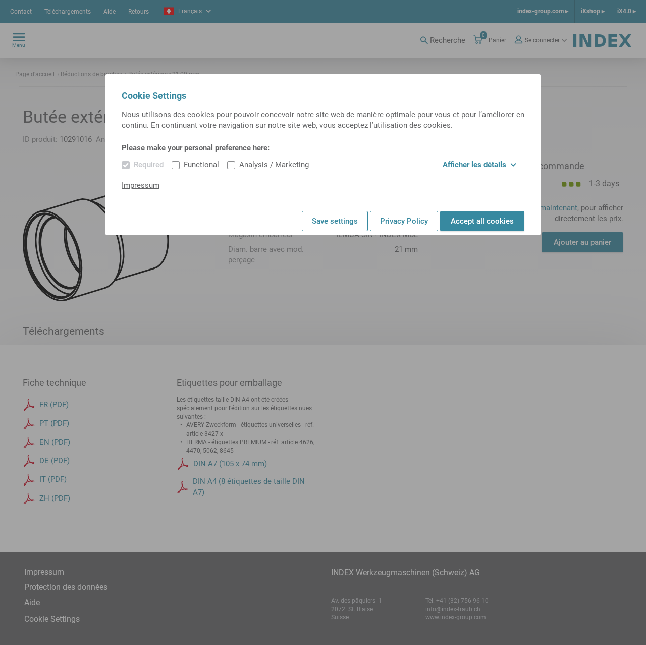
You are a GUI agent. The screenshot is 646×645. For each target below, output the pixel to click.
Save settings (335, 221)
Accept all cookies (482, 221)
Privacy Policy (404, 221)
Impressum (140, 185)
